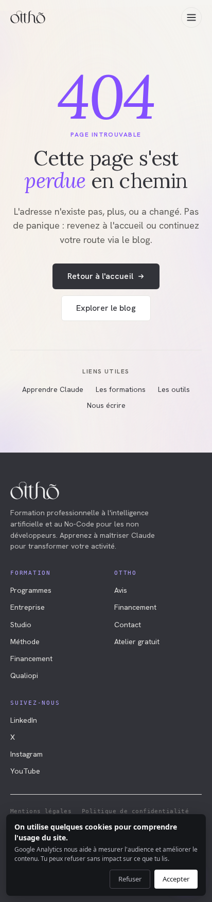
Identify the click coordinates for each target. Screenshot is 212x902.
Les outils (174, 389)
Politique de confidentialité (135, 811)
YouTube (25, 771)
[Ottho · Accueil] (27, 17)
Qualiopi (24, 675)
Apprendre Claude (52, 389)
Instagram (26, 754)
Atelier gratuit (137, 641)
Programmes (30, 590)
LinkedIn (23, 720)
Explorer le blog (105, 308)
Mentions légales (41, 811)
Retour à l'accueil (100, 276)
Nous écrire (106, 405)
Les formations (121, 389)
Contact (127, 624)
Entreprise (27, 607)
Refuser (130, 879)
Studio (20, 624)
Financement (31, 658)
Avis (120, 590)
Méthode (25, 641)
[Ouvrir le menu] (191, 17)
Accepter (176, 879)
